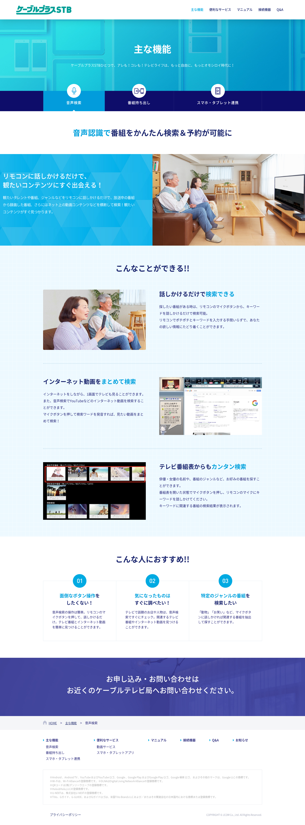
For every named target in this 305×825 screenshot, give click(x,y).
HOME (53, 723)
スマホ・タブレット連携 (63, 758)
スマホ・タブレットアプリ (115, 752)
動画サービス (106, 746)
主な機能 (71, 723)
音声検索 (52, 746)
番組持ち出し (55, 752)
